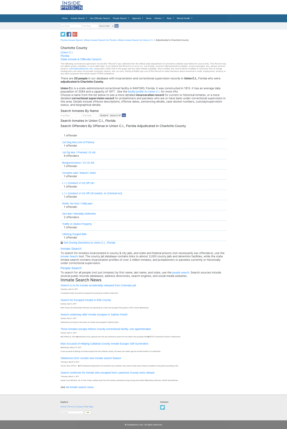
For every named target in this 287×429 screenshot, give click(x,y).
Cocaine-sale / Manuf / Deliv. (79, 172)
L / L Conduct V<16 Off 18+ (78, 183)
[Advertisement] (157, 6)
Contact (79, 407)
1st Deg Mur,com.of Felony (78, 142)
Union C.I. (67, 52)
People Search (71, 268)
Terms (71, 407)
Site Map (89, 407)
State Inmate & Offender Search (81, 59)
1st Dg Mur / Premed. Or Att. (79, 152)
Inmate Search (71, 248)
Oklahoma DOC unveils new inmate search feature (91, 358)
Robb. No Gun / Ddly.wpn (77, 203)
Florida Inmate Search (72, 40)
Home (63, 407)
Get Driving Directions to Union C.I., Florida (89, 242)
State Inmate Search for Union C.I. (136, 40)
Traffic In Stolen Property (77, 223)
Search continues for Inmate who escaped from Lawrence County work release (108, 372)
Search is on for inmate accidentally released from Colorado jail (98, 285)
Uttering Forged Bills (74, 234)
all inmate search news (79, 387)
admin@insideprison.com (81, 69)
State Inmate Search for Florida (101, 40)
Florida (65, 55)
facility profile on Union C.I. (144, 91)
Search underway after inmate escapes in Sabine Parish (94, 314)
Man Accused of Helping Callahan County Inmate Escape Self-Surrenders (104, 343)
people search (180, 272)
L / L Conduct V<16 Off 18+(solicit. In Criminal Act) (92, 193)
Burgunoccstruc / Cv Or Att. (78, 162)
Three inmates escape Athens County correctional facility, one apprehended (106, 329)
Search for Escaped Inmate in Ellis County (86, 300)
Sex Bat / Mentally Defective (79, 213)
